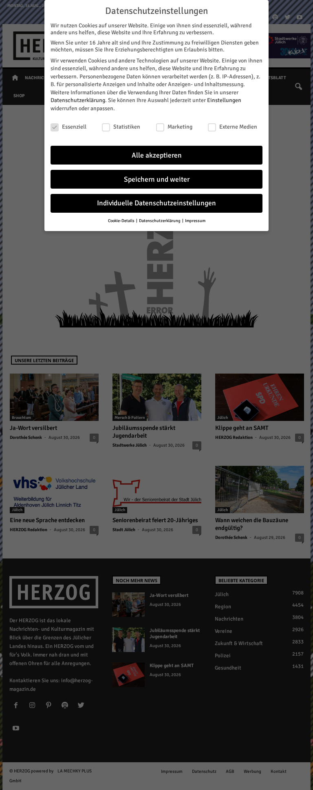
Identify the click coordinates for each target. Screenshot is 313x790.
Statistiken (126, 126)
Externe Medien (238, 126)
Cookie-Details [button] (121, 220)
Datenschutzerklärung (78, 100)
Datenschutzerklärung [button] (160, 220)
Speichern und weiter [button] (157, 179)
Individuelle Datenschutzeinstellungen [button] (156, 203)
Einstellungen (224, 100)
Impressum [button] (195, 220)
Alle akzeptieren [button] (157, 155)
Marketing (180, 126)
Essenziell (74, 126)
